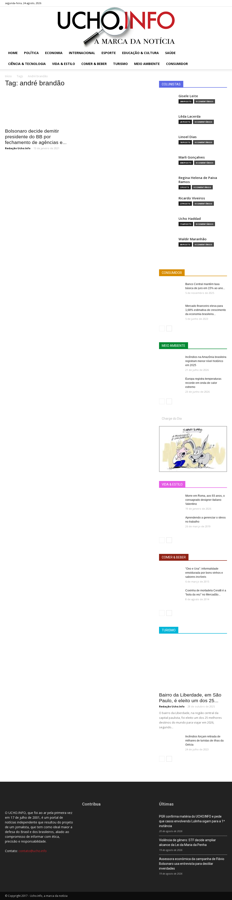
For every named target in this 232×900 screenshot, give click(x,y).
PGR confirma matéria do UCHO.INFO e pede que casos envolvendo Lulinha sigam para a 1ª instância (192, 821)
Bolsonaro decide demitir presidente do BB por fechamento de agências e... (36, 136)
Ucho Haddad (190, 218)
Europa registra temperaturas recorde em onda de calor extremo (203, 383)
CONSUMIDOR (172, 273)
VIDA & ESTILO (172, 484)
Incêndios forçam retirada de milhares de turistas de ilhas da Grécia (204, 740)
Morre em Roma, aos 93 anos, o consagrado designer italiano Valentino (205, 500)
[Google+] (208, 3)
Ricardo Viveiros (192, 198)
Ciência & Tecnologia (27, 64)
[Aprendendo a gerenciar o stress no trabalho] (170, 523)
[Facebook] (201, 3)
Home (13, 53)
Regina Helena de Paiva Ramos (198, 180)
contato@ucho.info (33, 851)
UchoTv (202, 484)
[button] (221, 53)
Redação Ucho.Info (17, 148)
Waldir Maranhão (193, 239)
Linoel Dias (188, 137)
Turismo (120, 64)
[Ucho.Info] (116, 27)
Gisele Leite (188, 96)
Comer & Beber (94, 64)
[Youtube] (223, 3)
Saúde (170, 53)
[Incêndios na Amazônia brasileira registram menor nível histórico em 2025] (170, 363)
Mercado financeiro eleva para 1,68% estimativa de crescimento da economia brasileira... (205, 310)
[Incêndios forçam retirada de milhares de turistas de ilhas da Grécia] (170, 742)
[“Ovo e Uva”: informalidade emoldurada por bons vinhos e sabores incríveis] (170, 575)
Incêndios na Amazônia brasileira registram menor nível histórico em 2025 (205, 361)
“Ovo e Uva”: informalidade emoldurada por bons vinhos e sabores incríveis (204, 572)
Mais (187, 484)
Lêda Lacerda (190, 116)
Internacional (82, 53)
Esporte (109, 53)
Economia (54, 53)
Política (31, 53)
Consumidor (177, 64)
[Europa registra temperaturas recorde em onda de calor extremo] (170, 385)
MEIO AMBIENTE (173, 345)
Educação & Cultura (140, 53)
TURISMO (169, 630)
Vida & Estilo (63, 64)
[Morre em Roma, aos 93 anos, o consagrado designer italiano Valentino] (170, 502)
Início (8, 76)
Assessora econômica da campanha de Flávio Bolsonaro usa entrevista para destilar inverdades (191, 863)
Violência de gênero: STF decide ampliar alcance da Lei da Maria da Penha (187, 842)
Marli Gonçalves (192, 157)
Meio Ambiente (147, 64)
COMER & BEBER (174, 557)
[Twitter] (216, 3)
